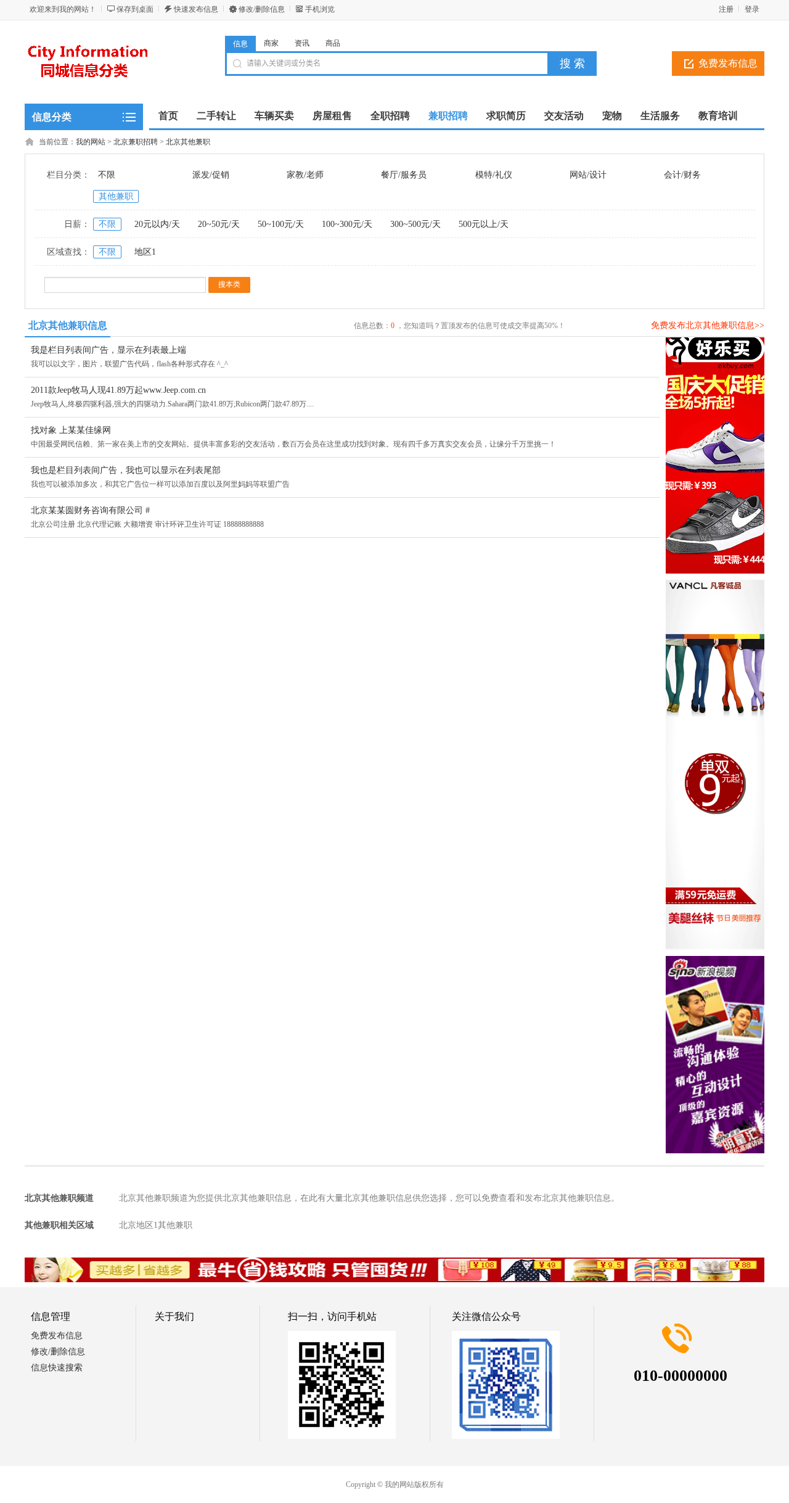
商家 (271, 43)
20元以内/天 (157, 224)
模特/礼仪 (493, 174)
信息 (240, 43)
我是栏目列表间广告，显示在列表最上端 (108, 350)
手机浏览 (320, 9)
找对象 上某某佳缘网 (71, 430)
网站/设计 (588, 174)
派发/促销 (210, 174)
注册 (726, 9)
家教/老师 (305, 174)
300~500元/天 (415, 224)
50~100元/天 (281, 224)
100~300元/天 (347, 224)
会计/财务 (682, 174)
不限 (106, 174)
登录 (752, 9)
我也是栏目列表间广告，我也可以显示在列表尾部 (126, 470)
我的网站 (90, 142)
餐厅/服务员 (404, 174)
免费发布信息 (728, 63)
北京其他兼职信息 (67, 325)
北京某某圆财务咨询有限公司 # (90, 510)
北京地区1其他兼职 (155, 1225)
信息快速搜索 (57, 1367)
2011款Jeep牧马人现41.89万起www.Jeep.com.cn (118, 390)
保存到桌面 (135, 9)
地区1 (145, 252)
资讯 (302, 43)
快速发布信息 (196, 9)
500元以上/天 (484, 224)
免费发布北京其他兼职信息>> (707, 325)
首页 (168, 115)
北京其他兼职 (188, 142)
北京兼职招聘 (135, 142)
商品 (332, 43)
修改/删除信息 (262, 9)
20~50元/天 (219, 224)
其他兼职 (116, 196)
